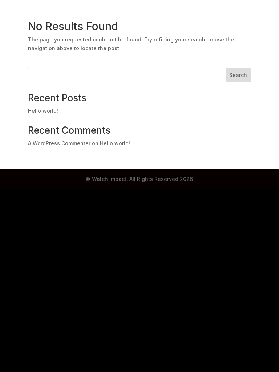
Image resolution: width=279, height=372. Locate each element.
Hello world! (43, 111)
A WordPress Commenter (59, 143)
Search (238, 75)
